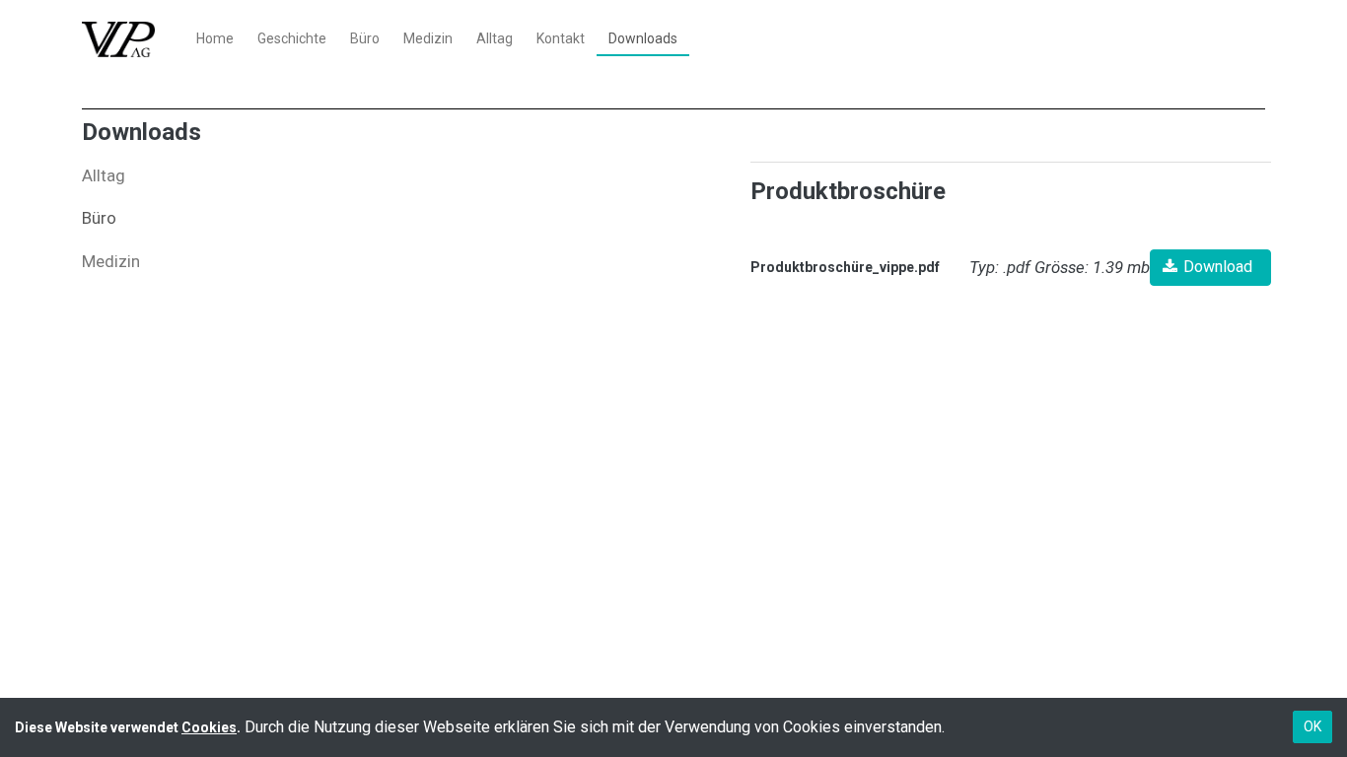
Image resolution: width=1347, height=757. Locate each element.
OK (1312, 726)
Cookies (209, 727)
